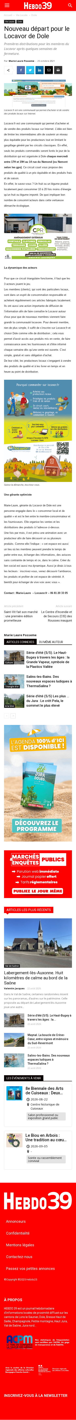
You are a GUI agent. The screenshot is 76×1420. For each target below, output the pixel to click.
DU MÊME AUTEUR (51, 642)
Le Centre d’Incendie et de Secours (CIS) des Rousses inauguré (56, 616)
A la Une (9, 706)
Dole (34, 15)
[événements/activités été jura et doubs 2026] (38, 840)
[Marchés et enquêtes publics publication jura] (38, 897)
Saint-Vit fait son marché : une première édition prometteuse (21, 616)
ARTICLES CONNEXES (20, 642)
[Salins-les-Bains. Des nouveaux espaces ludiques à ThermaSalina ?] (14, 681)
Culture (9, 662)
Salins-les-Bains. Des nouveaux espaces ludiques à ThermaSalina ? (49, 681)
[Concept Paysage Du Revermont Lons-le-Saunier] (38, 262)
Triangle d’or (12, 686)
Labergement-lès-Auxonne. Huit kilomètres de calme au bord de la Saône (35, 977)
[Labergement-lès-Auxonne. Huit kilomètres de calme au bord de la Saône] (38, 943)
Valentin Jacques (14, 988)
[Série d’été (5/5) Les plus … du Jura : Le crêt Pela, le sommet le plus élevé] (14, 701)
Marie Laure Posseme (21, 60)
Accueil (8, 15)
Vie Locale (22, 15)
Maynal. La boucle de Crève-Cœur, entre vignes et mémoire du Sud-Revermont (48, 1039)
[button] (70, 5)
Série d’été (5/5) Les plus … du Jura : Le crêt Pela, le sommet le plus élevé (47, 700)
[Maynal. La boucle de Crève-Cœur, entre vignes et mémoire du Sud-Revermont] (14, 1040)
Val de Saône (12, 965)
